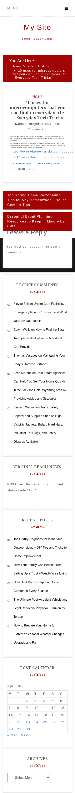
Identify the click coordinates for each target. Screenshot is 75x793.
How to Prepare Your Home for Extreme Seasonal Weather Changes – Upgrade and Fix (40, 634)
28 (11, 729)
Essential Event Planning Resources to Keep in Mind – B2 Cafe (36, 221)
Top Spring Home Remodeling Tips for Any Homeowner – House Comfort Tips (37, 200)
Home (37, 97)
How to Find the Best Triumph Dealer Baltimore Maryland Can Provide (39, 338)
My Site (37, 27)
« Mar (12, 735)
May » (26, 735)
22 (19, 722)
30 (28, 729)
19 (53, 715)
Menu (13, 8)
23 (28, 722)
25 (45, 722)
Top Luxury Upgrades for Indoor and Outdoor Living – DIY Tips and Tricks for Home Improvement (41, 547)
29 (19, 729)
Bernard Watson (24, 407)
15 (19, 715)
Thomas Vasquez (26, 355)
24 (36, 722)
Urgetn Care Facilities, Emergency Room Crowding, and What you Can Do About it (40, 312)
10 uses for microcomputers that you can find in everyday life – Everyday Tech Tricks (37, 110)
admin (21, 124)
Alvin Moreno (22, 373)
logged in (36, 246)
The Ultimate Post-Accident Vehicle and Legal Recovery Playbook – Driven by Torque (40, 608)
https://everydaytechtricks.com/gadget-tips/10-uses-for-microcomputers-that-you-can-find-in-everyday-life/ (42, 160)
